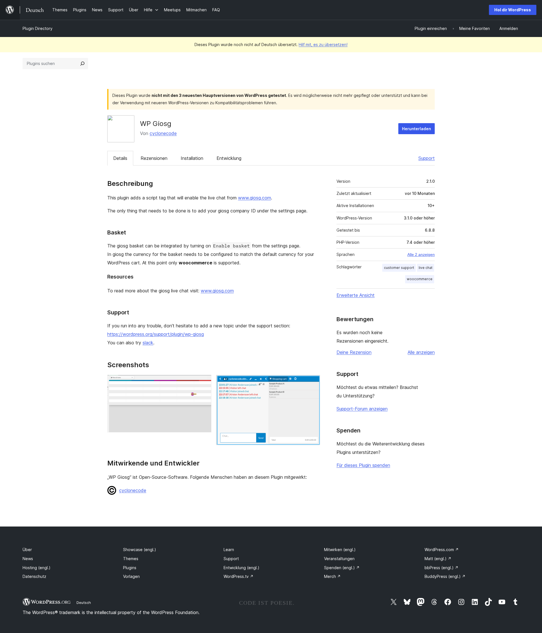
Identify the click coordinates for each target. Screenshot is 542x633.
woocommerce (419, 279)
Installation (192, 158)
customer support (399, 268)
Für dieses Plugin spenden (363, 465)
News (28, 558)
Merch (332, 576)
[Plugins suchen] (82, 63)
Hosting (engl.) (37, 567)
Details (120, 158)
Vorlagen (131, 576)
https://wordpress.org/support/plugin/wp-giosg (155, 334)
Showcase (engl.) (139, 549)
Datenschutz (34, 576)
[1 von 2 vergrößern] (204, 382)
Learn (229, 549)
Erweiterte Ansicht (355, 295)
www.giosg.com (254, 198)
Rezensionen (154, 158)
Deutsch (84, 602)
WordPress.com (442, 549)
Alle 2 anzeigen (421, 254)
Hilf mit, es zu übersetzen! (323, 44)
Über (27, 549)
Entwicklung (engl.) (241, 567)
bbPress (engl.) (441, 567)
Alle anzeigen (421, 352)
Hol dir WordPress (512, 9)
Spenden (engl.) (342, 567)
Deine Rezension (353, 352)
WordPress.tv (238, 576)
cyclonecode (163, 133)
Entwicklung (229, 158)
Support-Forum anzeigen (362, 409)
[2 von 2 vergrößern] (312, 382)
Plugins (129, 567)
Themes (130, 558)
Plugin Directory (38, 28)
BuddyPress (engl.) (445, 576)
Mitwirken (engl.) (340, 549)
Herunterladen (416, 128)
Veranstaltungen (339, 558)
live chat (425, 268)
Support (426, 158)
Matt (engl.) (438, 558)
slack (148, 342)
